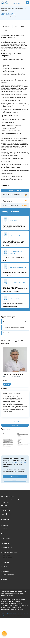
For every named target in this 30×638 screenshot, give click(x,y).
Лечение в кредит (6, 555)
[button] (18, 421)
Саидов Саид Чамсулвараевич (13, 374)
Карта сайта (19, 615)
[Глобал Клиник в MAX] (6, 514)
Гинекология (5, 530)
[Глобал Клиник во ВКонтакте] (2, 514)
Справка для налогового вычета (10, 552)
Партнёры (5, 579)
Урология (5, 528)
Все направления (6, 538)
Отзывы (5, 30)
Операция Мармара (8, 333)
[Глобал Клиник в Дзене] (10, 514)
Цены (15, 26)
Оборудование (6, 571)
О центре (5, 566)
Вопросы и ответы (7, 549)
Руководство (5, 569)
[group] (7, 441)
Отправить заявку (15, 476)
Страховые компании (7, 547)
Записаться (6, 384)
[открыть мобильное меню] (27, 2)
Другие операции (7, 26)
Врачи (22, 26)
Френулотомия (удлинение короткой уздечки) (14, 322)
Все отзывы (15, 425)
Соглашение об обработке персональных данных (12, 613)
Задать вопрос (15, 480)
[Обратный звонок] (4, 633)
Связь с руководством (7, 557)
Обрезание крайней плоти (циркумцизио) (13, 327)
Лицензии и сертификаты (8, 574)
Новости (4, 576)
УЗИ (3, 533)
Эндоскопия (5, 536)
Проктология (5, 523)
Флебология (5, 525)
